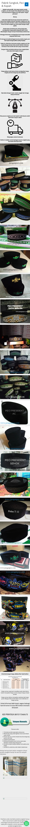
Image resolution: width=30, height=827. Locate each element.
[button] (26, 823)
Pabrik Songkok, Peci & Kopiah (13, 4)
